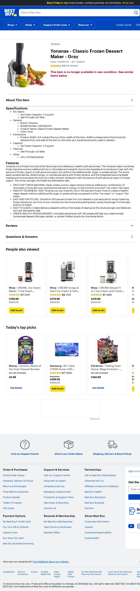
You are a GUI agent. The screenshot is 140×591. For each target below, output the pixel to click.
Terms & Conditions (23, 573)
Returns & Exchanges (14, 486)
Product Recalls (11, 497)
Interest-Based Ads (45, 573)
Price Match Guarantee (15, 491)
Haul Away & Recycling (56, 502)
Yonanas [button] (55, 43)
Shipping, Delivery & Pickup (18, 480)
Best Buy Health (93, 491)
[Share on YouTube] (131, 526)
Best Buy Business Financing (18, 543)
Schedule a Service (54, 486)
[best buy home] (10, 12)
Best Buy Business (94, 502)
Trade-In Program (12, 502)
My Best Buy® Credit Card (17, 521)
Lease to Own (10, 532)
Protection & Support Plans (59, 497)
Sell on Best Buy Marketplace (100, 475)
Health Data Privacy (71, 574)
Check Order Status (13, 475)
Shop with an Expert (55, 480)
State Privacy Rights (57, 574)
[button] (12, 25)
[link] (19, 294)
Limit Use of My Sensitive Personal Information (120, 573)
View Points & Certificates (57, 527)
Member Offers (52, 532)
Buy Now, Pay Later (13, 537)
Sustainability (92, 537)
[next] (131, 286)
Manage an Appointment (57, 491)
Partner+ (89, 508)
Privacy (34, 572)
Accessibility (9, 572)
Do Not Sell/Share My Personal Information (91, 573)
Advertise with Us (94, 480)
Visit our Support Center (57, 475)
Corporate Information (97, 521)
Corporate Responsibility (98, 532)
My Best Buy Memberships (58, 521)
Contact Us (50, 508)
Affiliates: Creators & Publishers (102, 486)
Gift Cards (8, 508)
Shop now (127, 2)
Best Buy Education (95, 497)
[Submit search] (136, 12)
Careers (89, 527)
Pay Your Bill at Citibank (16, 527)
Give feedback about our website (51, 561)
